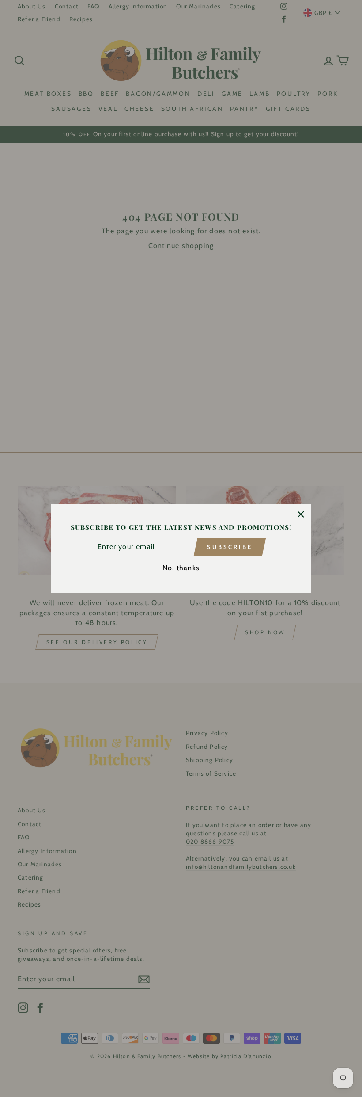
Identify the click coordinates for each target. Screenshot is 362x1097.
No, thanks (181, 568)
